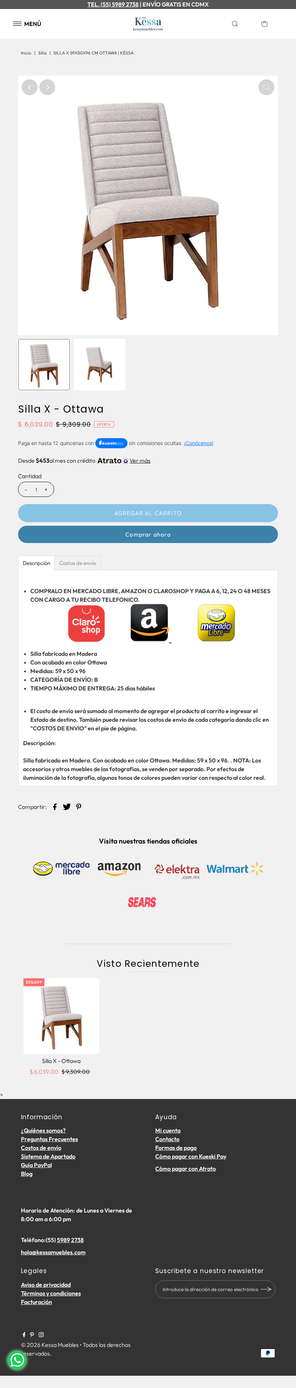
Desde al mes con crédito (84, 460)
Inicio (26, 52)
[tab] (36, 563)
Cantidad (30, 476)
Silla (42, 52)
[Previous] (30, 87)
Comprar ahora (148, 534)
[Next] (47, 87)
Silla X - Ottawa (61, 1060)
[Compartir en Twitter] (66, 806)
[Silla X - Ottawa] (61, 1016)
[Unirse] (266, 1289)
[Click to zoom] (266, 87)
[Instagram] (41, 1335)
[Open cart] (264, 24)
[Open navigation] (17, 24)
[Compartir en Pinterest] (78, 806)
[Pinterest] (32, 1335)
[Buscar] (243, 24)
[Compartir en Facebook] (54, 806)
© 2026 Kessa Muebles (50, 1344)
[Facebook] (24, 1335)
